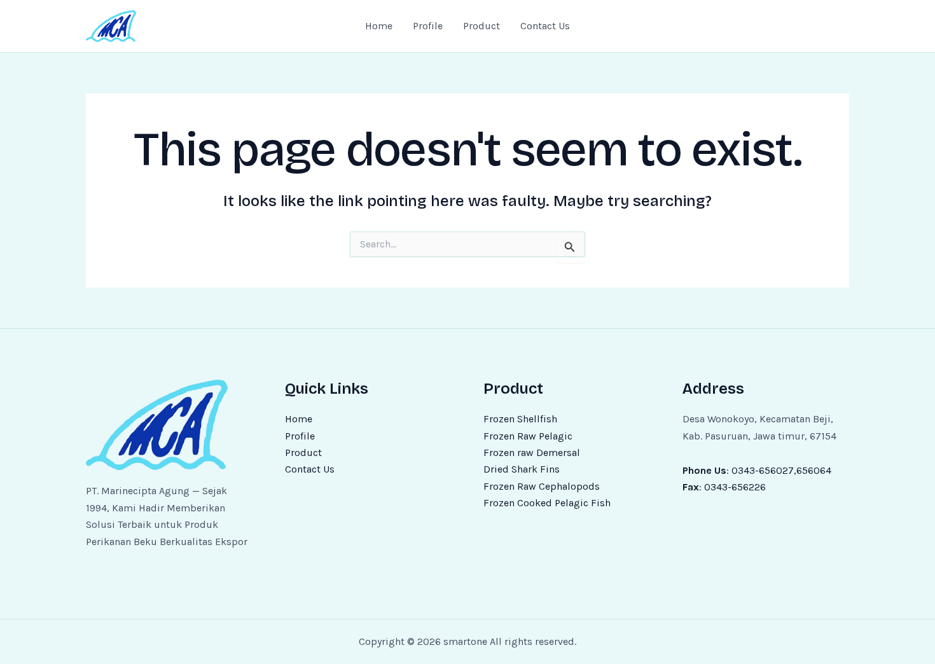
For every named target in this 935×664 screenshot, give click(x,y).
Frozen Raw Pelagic (527, 436)
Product (481, 26)
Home (378, 26)
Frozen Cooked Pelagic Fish (547, 503)
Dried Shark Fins (521, 469)
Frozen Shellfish (520, 419)
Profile (428, 26)
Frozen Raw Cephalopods (541, 486)
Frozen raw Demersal (531, 452)
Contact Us (545, 26)
